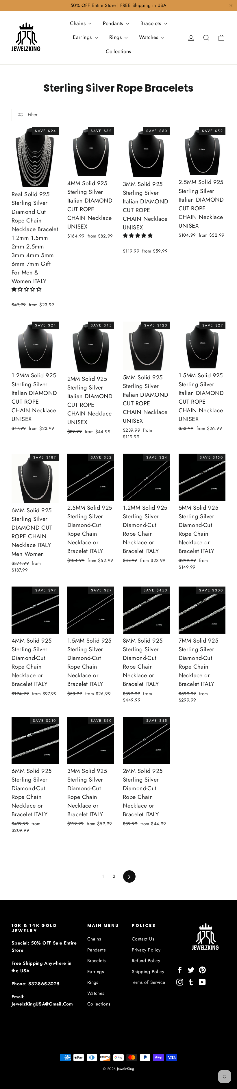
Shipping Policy (148, 971)
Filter (31, 114)
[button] (27, 289)
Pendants (114, 23)
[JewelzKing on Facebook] (179, 969)
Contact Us (143, 939)
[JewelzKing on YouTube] (202, 982)
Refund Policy (146, 960)
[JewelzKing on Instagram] (179, 982)
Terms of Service (148, 982)
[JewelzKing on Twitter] (191, 969)
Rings (116, 37)
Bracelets (151, 23)
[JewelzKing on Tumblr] (191, 982)
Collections (118, 51)
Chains (78, 23)
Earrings (83, 37)
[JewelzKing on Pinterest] (202, 969)
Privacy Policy (146, 950)
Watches (149, 37)
